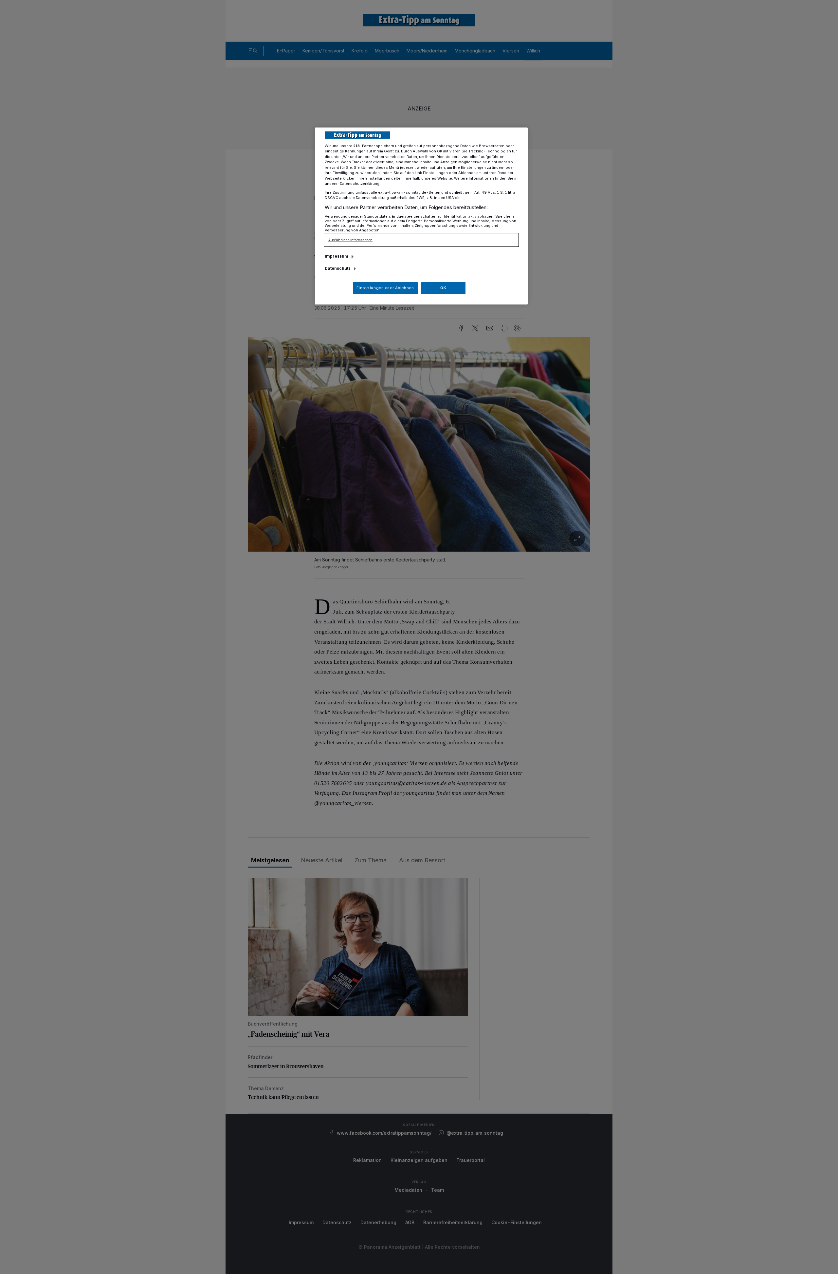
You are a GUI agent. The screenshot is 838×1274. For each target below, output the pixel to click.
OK (443, 287)
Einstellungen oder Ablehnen (385, 287)
